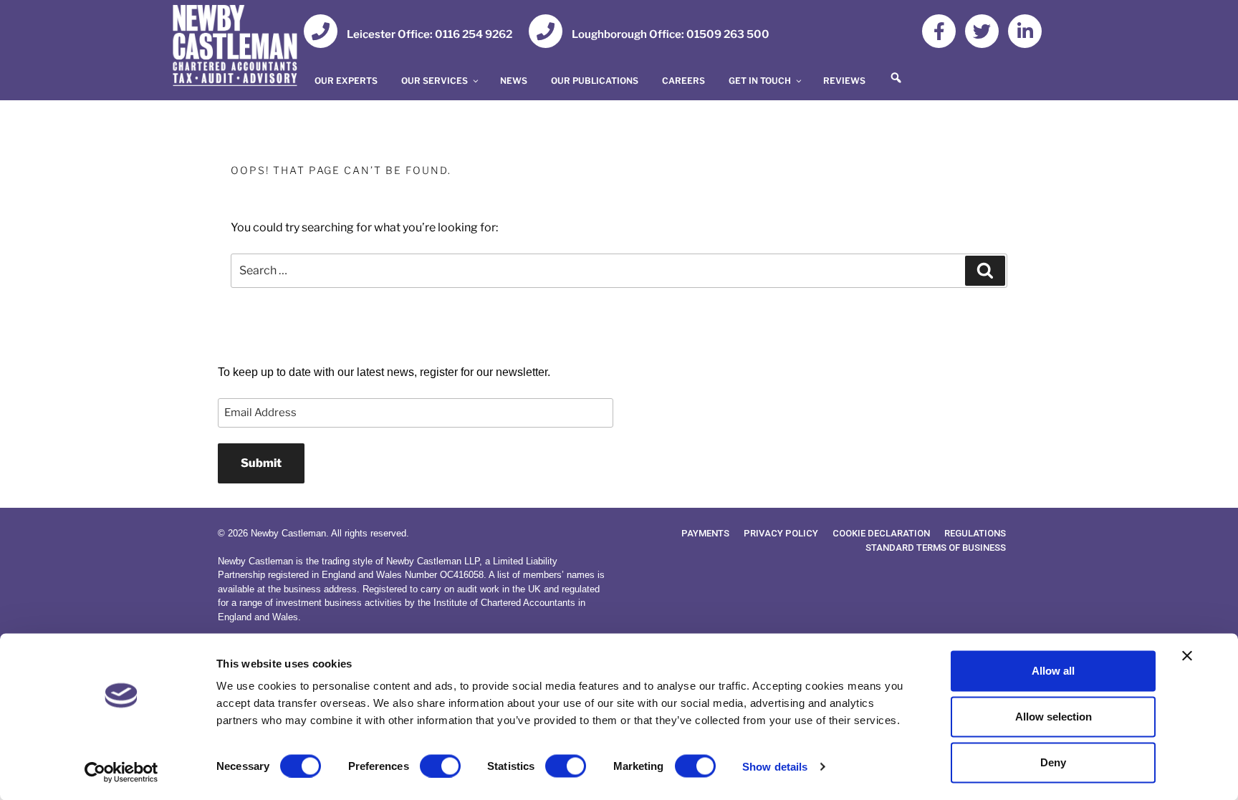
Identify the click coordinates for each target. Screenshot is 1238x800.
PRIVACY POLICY (781, 533)
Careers (683, 80)
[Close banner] (1187, 656)
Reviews (844, 80)
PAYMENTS (705, 533)
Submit (261, 463)
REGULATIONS (975, 533)
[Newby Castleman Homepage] (243, 48)
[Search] (985, 271)
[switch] (440, 765)
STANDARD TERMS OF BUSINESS (935, 547)
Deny (1053, 762)
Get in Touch (760, 80)
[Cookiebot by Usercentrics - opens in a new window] (121, 772)
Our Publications (594, 80)
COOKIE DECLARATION (881, 533)
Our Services (434, 80)
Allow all (1053, 671)
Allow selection (1053, 716)
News (513, 80)
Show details (774, 766)
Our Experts (346, 80)
